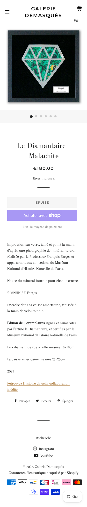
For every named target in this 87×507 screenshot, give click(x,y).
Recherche (43, 438)
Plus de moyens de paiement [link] (42, 227)
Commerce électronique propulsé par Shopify (44, 473)
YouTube (46, 456)
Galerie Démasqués (43, 12)
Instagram (46, 449)
